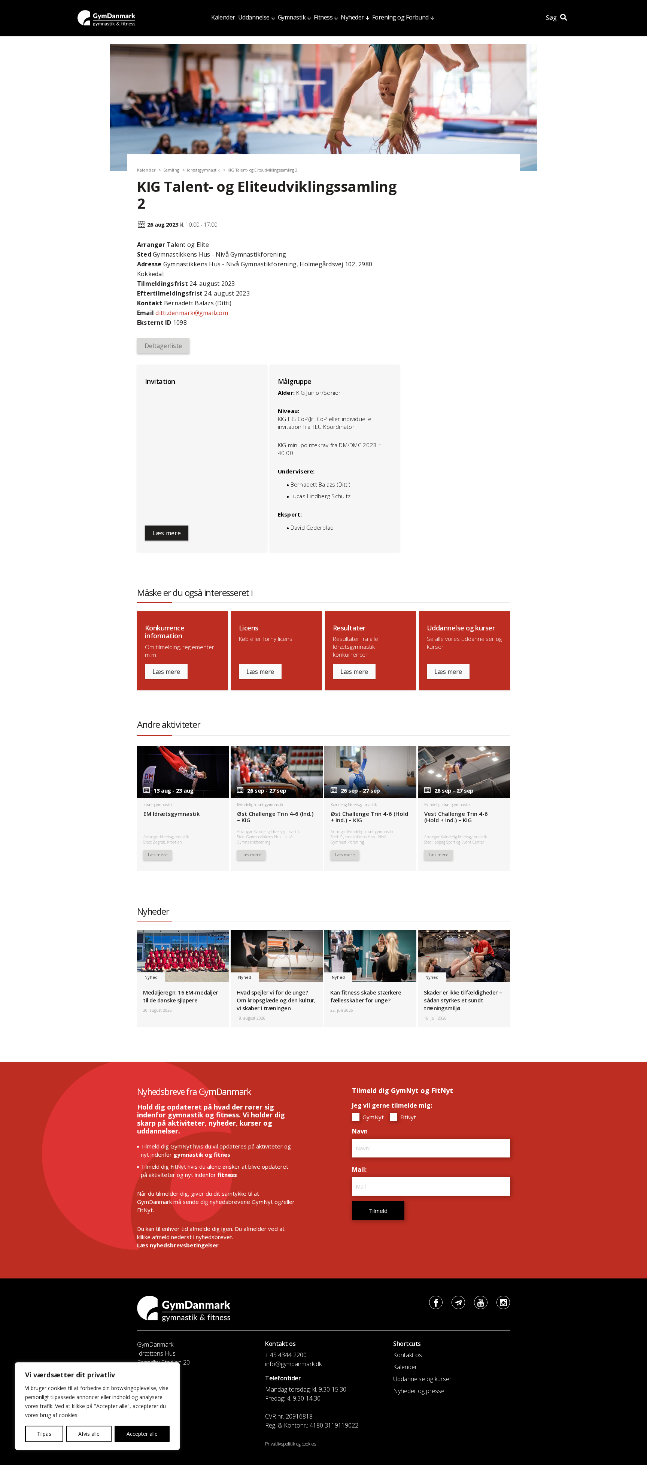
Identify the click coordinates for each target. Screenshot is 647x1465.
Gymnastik (292, 17)
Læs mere (166, 533)
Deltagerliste (163, 346)
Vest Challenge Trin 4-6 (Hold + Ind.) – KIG (456, 817)
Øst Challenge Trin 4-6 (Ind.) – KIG (275, 817)
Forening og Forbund (400, 17)
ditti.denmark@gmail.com (191, 313)
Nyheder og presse (418, 1391)
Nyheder (352, 17)
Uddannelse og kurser (422, 1379)
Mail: (361, 1169)
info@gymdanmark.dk (293, 1364)
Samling (171, 170)
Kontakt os (407, 1355)
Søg (552, 17)
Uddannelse (254, 17)
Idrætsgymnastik (203, 170)
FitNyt (407, 1117)
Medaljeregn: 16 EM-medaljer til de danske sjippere (180, 996)
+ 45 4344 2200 (286, 1355)
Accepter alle (142, 1433)
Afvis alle (89, 1433)
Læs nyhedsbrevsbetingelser (178, 1245)
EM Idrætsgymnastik (171, 813)
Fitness (323, 17)
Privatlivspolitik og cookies (290, 1444)
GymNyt (372, 1117)
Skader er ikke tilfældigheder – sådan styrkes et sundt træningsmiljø (463, 1000)
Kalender (223, 17)
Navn (361, 1131)
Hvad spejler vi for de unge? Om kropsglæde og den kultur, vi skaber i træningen (276, 1000)
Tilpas (44, 1433)
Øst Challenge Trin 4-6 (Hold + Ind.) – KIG (369, 817)
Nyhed (151, 977)
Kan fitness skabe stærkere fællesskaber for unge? (365, 996)
